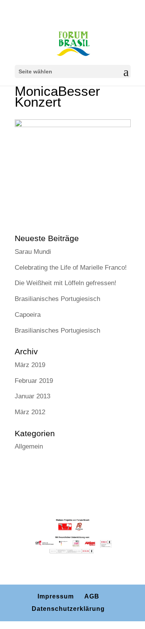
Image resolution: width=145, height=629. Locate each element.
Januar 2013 (32, 396)
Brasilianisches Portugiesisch (57, 299)
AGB (91, 596)
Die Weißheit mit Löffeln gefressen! (65, 283)
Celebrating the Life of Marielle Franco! (71, 267)
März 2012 (30, 412)
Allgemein (29, 446)
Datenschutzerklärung (68, 608)
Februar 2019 (34, 380)
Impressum (56, 596)
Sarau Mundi (33, 251)
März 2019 (30, 365)
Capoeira (28, 314)
